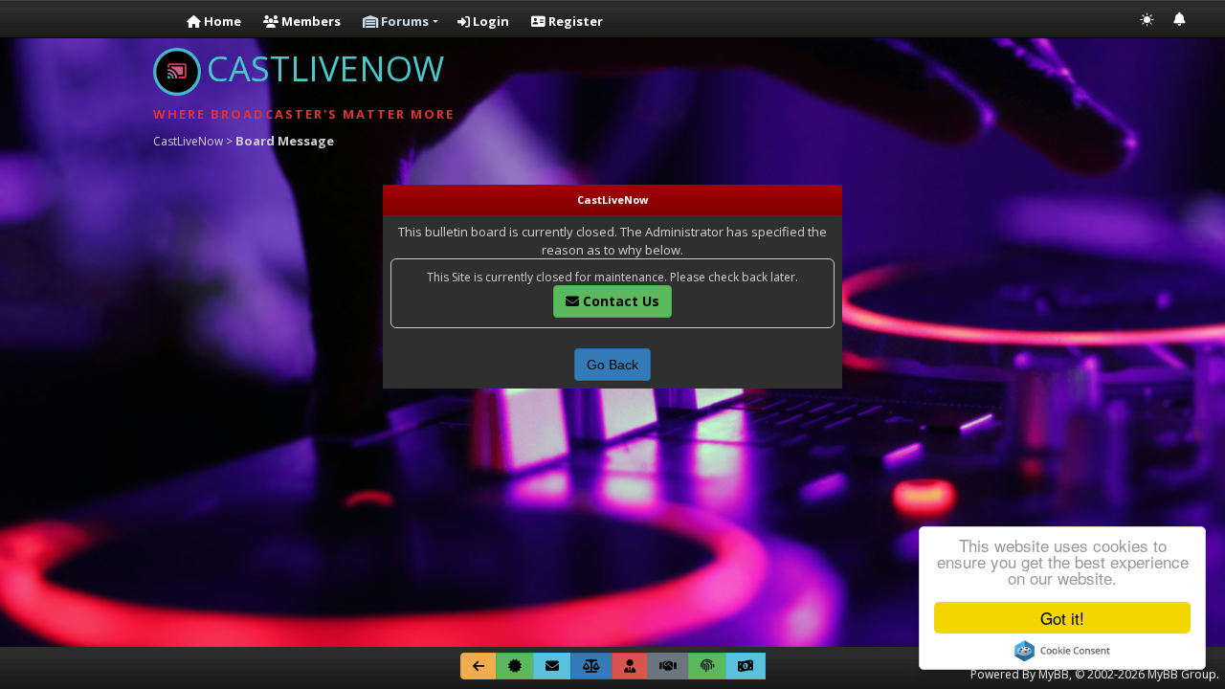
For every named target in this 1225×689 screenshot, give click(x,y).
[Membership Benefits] (630, 666)
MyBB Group (1181, 674)
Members (309, 21)
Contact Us (619, 301)
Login (489, 21)
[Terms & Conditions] (668, 666)
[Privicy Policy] (707, 666)
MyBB (1053, 674)
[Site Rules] (591, 666)
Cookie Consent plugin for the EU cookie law (1062, 650)
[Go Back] (478, 666)
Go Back (612, 364)
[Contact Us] (552, 666)
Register (574, 21)
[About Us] (515, 666)
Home (221, 21)
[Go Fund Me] (745, 666)
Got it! (1062, 618)
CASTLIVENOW (325, 68)
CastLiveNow (188, 141)
